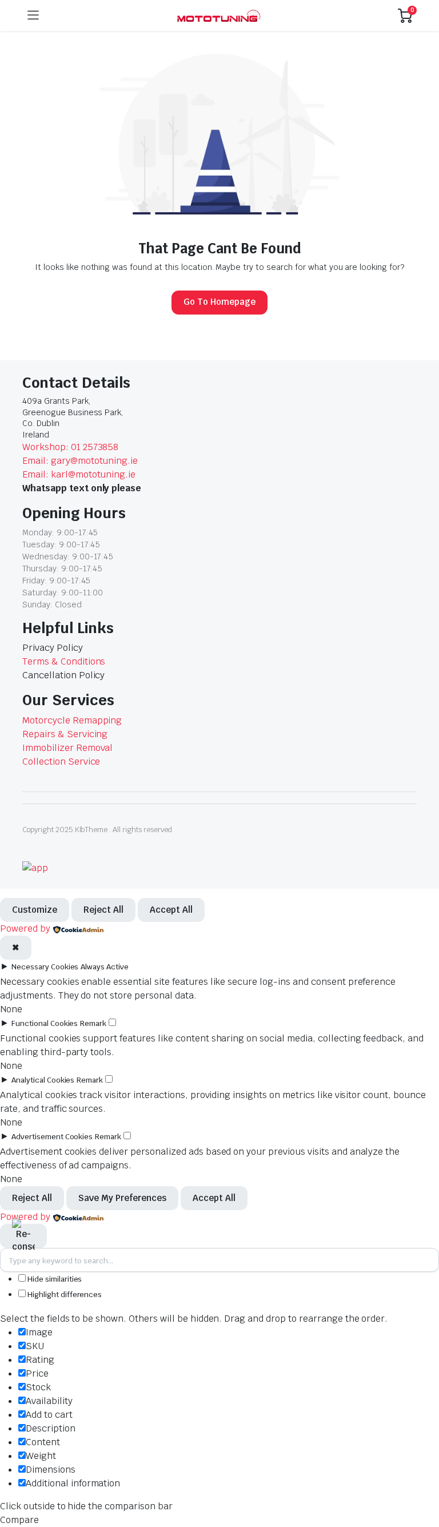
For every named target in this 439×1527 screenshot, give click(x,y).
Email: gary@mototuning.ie (80, 461)
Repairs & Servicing (64, 734)
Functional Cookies (44, 1023)
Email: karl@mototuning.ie (78, 474)
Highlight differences (64, 1294)
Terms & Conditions (63, 661)
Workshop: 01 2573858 (70, 447)
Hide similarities (54, 1279)
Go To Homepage (219, 301)
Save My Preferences (122, 1197)
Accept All (171, 909)
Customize (34, 909)
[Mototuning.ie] (219, 15)
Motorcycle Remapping (72, 720)
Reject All (103, 909)
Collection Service (61, 761)
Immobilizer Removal (67, 748)
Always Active (105, 967)
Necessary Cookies (45, 967)
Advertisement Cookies (52, 1137)
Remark (93, 1023)
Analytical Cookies (42, 1080)
